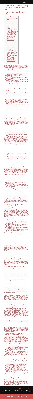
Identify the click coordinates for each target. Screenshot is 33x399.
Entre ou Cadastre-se (26, 2)
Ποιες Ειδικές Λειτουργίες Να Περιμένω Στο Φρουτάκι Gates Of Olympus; (11, 37)
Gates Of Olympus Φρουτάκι (11, 61)
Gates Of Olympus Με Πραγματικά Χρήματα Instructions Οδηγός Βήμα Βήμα (12, 34)
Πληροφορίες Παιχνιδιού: (10, 59)
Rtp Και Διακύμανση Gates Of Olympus (12, 49)
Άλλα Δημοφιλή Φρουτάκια (10, 40)
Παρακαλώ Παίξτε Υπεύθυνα (11, 39)
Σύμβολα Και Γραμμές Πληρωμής (11, 62)
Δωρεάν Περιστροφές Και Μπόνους (12, 28)
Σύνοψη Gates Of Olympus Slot (11, 60)
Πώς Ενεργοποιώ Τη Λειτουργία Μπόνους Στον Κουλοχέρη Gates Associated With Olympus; (11, 22)
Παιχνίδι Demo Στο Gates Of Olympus (12, 50)
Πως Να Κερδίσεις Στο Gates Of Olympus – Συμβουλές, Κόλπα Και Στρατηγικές (11, 44)
